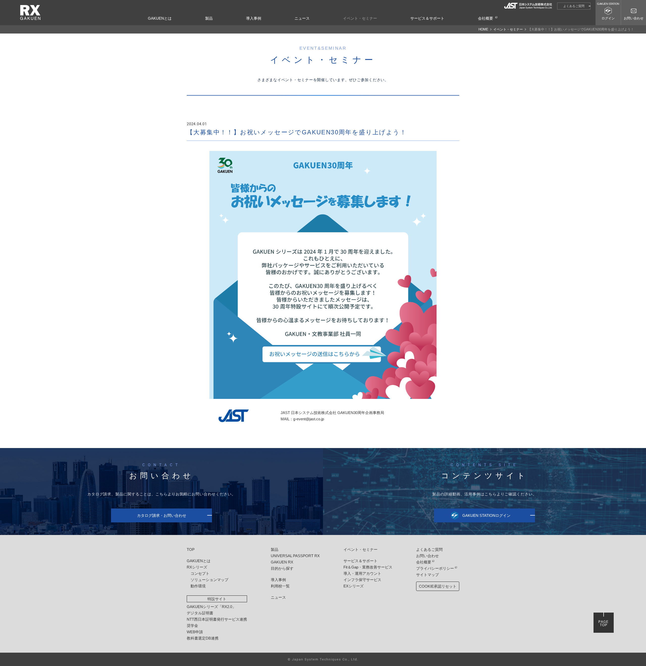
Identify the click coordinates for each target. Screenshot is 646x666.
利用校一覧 (280, 586)
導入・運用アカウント (362, 573)
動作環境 (198, 586)
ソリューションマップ (209, 580)
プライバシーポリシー (435, 568)
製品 (209, 18)
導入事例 (253, 18)
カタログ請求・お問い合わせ (161, 515)
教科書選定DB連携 (203, 638)
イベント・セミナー (360, 18)
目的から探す (282, 568)
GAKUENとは (160, 18)
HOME (483, 29)
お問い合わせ (427, 556)
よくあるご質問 (573, 6)
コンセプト (200, 573)
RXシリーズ (197, 567)
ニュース (302, 18)
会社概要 (485, 18)
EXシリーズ (353, 586)
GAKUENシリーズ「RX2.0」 (211, 607)
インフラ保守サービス (362, 580)
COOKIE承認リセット (437, 586)
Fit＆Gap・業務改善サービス (367, 567)
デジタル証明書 (200, 613)
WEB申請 (195, 632)
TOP (191, 549)
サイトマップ (427, 575)
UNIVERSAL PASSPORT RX (295, 556)
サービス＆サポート (427, 18)
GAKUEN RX (282, 562)
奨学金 (192, 625)
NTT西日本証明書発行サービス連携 (217, 619)
